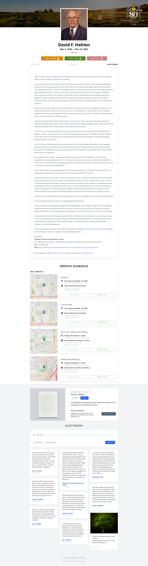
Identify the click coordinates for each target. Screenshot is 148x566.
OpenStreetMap (76, 561)
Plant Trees (102, 295)
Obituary (34, 64)
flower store (88, 253)
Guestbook (112, 64)
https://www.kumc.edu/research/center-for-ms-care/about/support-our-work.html (68, 247)
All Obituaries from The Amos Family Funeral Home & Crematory (133, 21)
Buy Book (84, 398)
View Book (75, 398)
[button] (44, 285)
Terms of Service (79, 558)
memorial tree (58, 253)
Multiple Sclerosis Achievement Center (92, 229)
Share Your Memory (108, 414)
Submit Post (110, 442)
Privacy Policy (69, 558)
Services (73, 64)
